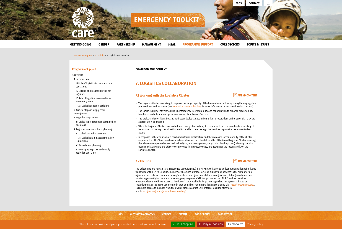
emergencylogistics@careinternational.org (163, 191)
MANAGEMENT (151, 44)
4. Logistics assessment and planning (93, 129)
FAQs (239, 3)
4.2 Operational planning (88, 145)
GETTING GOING (80, 44)
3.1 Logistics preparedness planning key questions (96, 123)
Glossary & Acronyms (142, 214)
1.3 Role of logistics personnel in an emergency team (93, 100)
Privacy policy (255, 224)
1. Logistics (100, 55)
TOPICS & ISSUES (258, 44)
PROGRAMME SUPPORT (198, 44)
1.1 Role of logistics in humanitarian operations (94, 85)
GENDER (104, 44)
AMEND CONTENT (247, 95)
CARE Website (225, 214)
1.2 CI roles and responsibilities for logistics (93, 92)
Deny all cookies (212, 224)
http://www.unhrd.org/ (242, 184)
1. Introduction (81, 79)
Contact (254, 3)
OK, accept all (184, 224)
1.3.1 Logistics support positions (93, 105)
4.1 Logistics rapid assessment (91, 133)
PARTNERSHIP (126, 44)
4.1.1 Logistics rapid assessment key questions (95, 139)
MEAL (171, 44)
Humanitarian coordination (187, 106)
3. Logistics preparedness (87, 117)
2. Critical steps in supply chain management (89, 112)
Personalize (235, 224)
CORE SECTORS (230, 44)
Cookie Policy (202, 214)
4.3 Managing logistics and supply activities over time (93, 151)
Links (120, 214)
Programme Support (83, 55)
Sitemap (183, 214)
